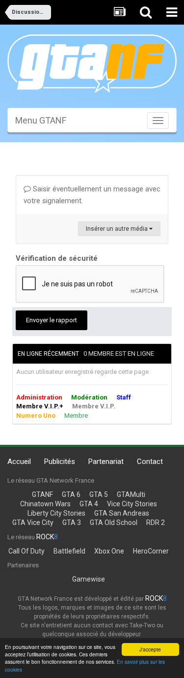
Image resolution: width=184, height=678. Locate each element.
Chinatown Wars (45, 504)
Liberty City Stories (56, 513)
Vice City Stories (132, 504)
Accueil (19, 461)
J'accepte (150, 649)
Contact (150, 461)
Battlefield (69, 551)
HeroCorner (151, 551)
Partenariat (106, 461)
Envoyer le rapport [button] (51, 320)
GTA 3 (71, 522)
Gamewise (88, 579)
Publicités (59, 461)
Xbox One (109, 551)
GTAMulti (131, 494)
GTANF (42, 494)
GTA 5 (98, 494)
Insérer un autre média (117, 228)
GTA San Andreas (121, 513)
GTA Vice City (32, 522)
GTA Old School (113, 522)
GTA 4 (88, 504)
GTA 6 (71, 494)
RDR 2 (155, 522)
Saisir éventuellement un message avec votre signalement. (92, 195)
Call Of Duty (26, 551)
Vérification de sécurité (57, 258)
